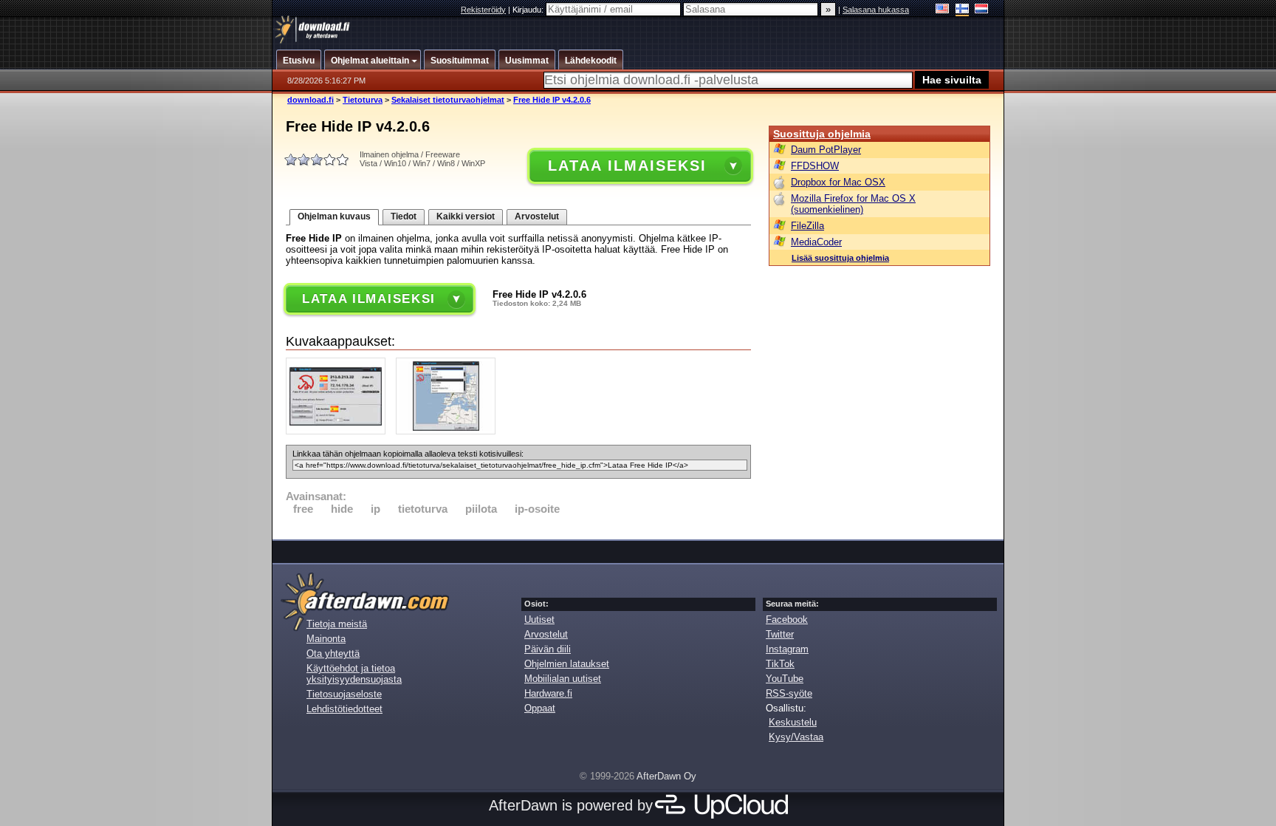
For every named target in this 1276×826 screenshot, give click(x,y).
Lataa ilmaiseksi (627, 165)
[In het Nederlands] (982, 10)
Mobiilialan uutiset (562, 678)
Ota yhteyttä (333, 653)
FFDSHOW (815, 165)
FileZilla (807, 225)
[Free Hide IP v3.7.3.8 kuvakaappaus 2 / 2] (449, 431)
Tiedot (403, 216)
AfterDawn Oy (666, 776)
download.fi (310, 99)
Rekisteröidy (483, 9)
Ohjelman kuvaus (334, 216)
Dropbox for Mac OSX (838, 182)
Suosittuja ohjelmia (822, 134)
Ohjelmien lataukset (566, 663)
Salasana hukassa (876, 9)
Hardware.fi (548, 693)
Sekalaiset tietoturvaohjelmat (447, 99)
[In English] (943, 10)
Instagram (787, 649)
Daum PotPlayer (826, 149)
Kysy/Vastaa (796, 737)
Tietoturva (363, 99)
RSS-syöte (789, 693)
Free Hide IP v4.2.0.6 (552, 99)
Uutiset (539, 619)
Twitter (780, 634)
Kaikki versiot (465, 216)
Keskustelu (793, 722)
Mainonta (326, 638)
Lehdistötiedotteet (344, 708)
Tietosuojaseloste (344, 694)
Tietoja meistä (336, 623)
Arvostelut (537, 216)
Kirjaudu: (529, 9)
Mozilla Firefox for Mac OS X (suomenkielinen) (853, 204)
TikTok (780, 663)
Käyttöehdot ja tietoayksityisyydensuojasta (354, 674)
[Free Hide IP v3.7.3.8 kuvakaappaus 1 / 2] (339, 431)
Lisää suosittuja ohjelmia (840, 257)
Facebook (787, 619)
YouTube (784, 678)
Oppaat (539, 708)
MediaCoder (816, 242)
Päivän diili (547, 649)
